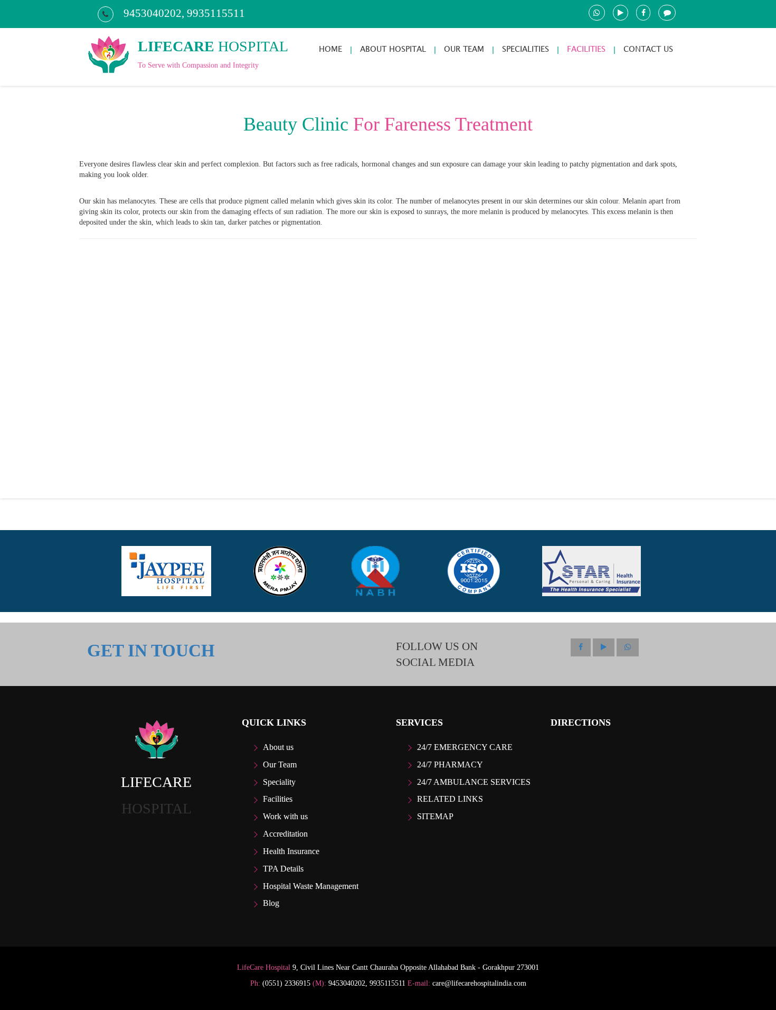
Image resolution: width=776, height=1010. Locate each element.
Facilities (277, 798)
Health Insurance (291, 851)
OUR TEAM (464, 48)
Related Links (450, 798)
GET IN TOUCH (151, 650)
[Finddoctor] (156, 739)
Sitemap (435, 816)
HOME (330, 48)
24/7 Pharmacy (450, 764)
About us (278, 747)
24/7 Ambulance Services (474, 781)
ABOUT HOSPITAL (393, 48)
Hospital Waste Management (310, 886)
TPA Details (283, 868)
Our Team (280, 764)
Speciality (279, 781)
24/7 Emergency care (465, 747)
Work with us (285, 816)
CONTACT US (648, 48)
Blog (271, 902)
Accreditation (285, 833)
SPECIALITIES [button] (525, 48)
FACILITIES (586, 48)
